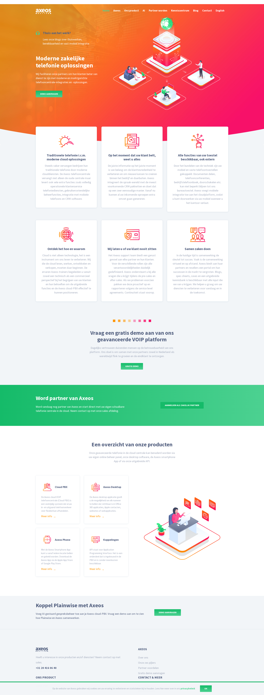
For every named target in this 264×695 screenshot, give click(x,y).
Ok (205, 688)
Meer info (46, 522)
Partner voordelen (148, 680)
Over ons (143, 669)
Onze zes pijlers (147, 675)
